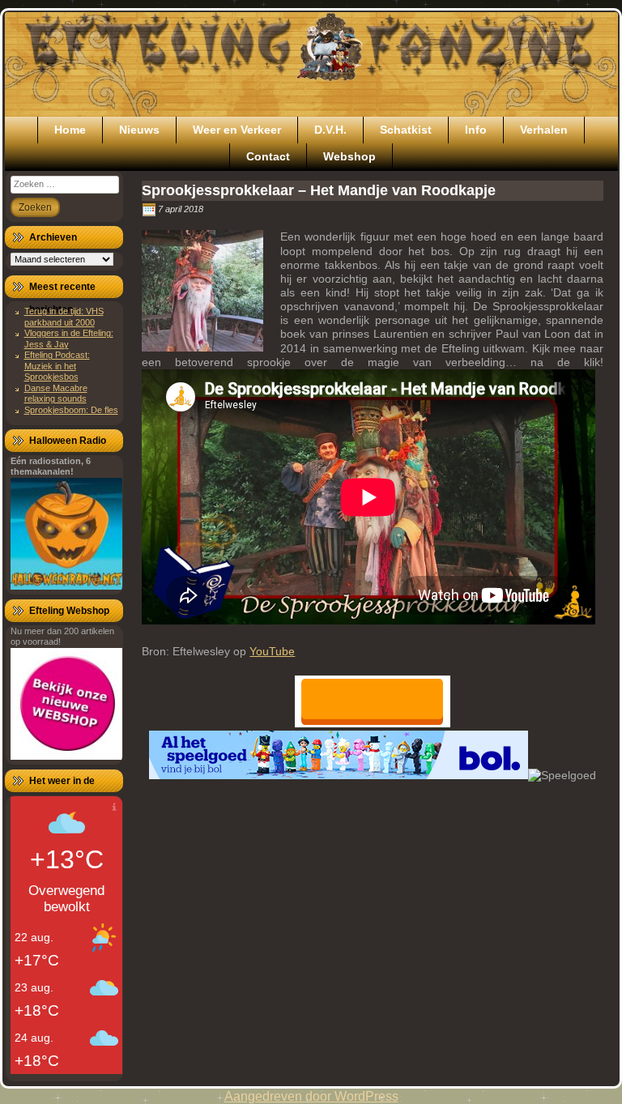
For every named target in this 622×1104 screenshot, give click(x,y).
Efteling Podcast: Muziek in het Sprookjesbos (57, 365)
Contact (268, 156)
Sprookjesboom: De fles (71, 410)
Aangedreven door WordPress (311, 1096)
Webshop (349, 156)
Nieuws (139, 129)
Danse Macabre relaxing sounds (55, 393)
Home (70, 129)
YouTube (272, 651)
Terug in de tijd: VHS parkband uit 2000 (64, 316)
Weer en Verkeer (237, 129)
